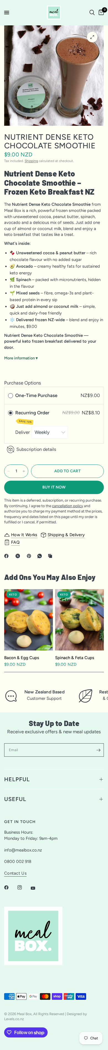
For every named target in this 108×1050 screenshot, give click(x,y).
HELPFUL (17, 779)
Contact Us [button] (15, 873)
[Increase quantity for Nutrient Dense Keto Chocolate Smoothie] (24, 471)
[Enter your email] (98, 750)
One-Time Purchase (36, 395)
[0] (100, 12)
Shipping (31, 161)
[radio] (10, 395)
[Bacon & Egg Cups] (28, 619)
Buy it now (54, 487)
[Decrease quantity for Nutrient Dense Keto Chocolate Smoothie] (8, 471)
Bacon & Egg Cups (21, 657)
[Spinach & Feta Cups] (79, 619)
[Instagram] (23, 887)
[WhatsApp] (40, 556)
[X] (19, 556)
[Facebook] (7, 556)
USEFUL (15, 799)
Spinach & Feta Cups (74, 657)
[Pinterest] (30, 556)
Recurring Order (32, 417)
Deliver (23, 432)
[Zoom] (92, 37)
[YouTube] (37, 888)
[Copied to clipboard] (51, 556)
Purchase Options (22, 383)
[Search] (92, 12)
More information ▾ (21, 358)
